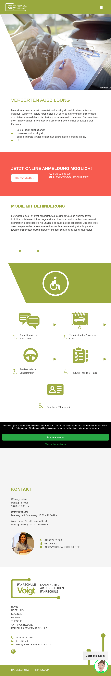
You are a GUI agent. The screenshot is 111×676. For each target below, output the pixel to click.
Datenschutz (20, 670)
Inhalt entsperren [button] (55, 437)
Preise (15, 617)
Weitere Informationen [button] (55, 444)
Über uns (17, 610)
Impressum (42, 670)
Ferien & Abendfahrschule (29, 628)
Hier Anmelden (24, 178)
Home (14, 606)
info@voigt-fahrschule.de (71, 177)
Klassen (16, 614)
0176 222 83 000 (62, 174)
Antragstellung (22, 624)
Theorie (16, 621)
